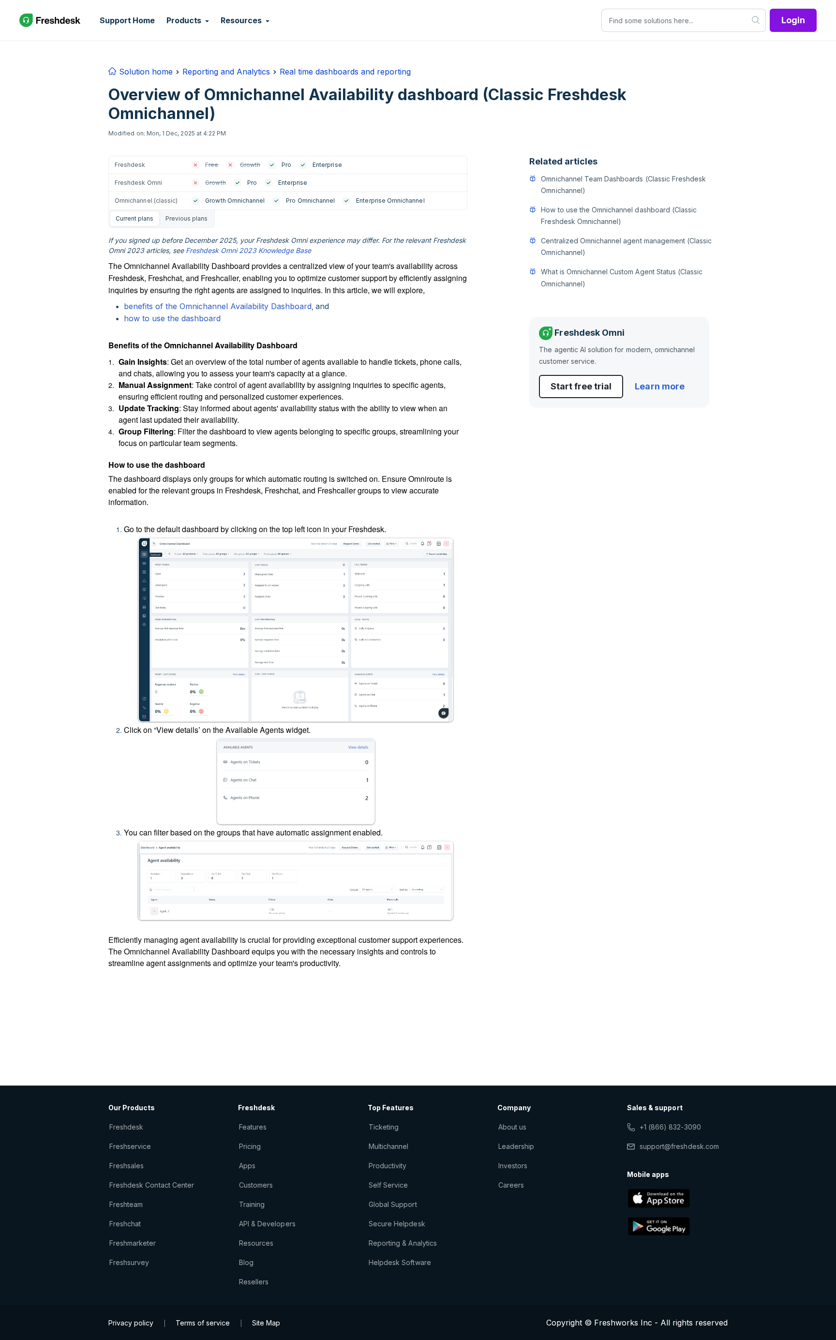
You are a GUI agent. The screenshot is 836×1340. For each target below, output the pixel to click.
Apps (247, 1165)
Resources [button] (242, 20)
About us (512, 1127)
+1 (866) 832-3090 (670, 1127)
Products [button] (184, 20)
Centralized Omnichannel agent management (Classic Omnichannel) (626, 246)
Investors (512, 1165)
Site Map (266, 1323)
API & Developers (267, 1224)
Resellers (254, 1282)
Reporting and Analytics (226, 71)
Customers (256, 1185)
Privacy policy (130, 1323)
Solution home (145, 71)
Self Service (388, 1185)
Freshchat (125, 1224)
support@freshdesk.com (679, 1146)
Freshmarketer (132, 1243)
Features (253, 1127)
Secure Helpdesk (397, 1224)
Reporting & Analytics (403, 1243)
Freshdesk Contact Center (151, 1185)
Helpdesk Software (400, 1262)
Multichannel (388, 1146)
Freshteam (126, 1204)
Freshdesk (126, 1127)
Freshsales (126, 1165)
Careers (511, 1185)
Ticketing (384, 1127)
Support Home (127, 20)
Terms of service (203, 1323)
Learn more (659, 386)
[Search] (756, 20)
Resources (256, 1243)
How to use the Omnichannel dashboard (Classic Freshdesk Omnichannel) (619, 215)
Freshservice (130, 1146)
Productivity (387, 1165)
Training (252, 1204)
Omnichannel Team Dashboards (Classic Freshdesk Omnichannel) (623, 184)
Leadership (516, 1146)
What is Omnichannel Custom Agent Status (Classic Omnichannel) (621, 277)
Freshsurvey (129, 1262)
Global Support (393, 1204)
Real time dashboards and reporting (345, 71)
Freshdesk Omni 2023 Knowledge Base (248, 250)
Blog (246, 1262)
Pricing (250, 1146)
